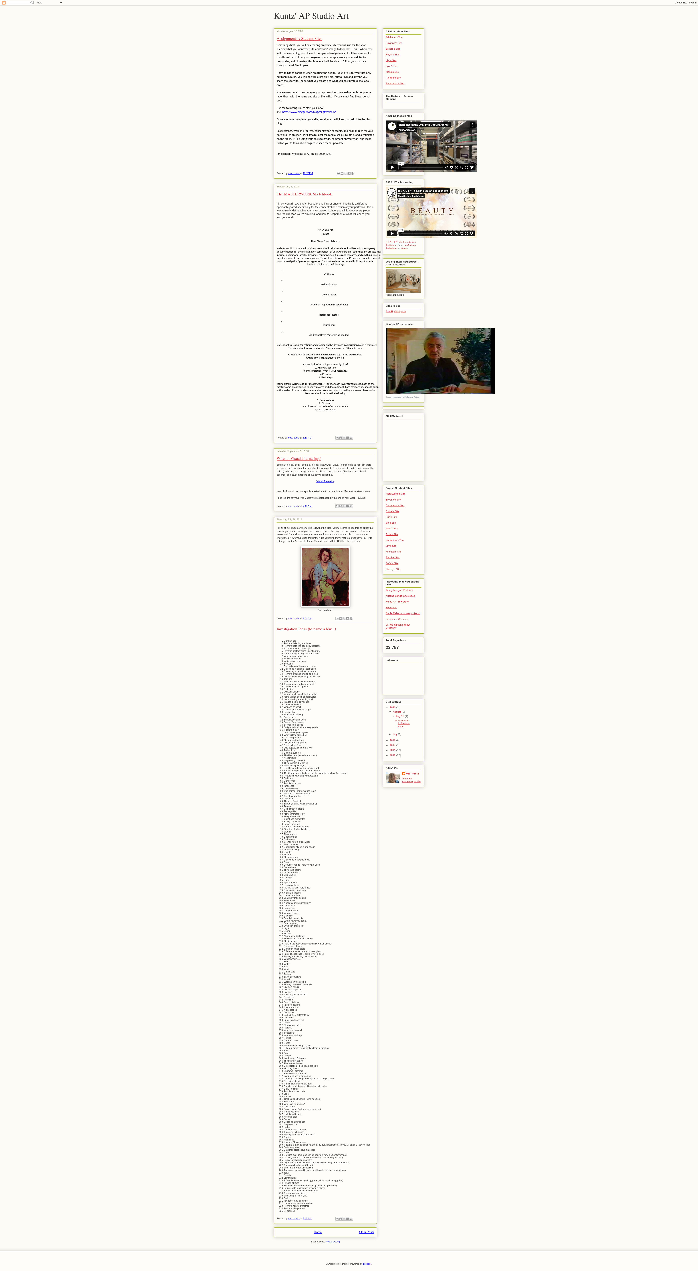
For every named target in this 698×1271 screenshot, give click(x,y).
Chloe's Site (392, 511)
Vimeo (404, 248)
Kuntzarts (391, 607)
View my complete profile (411, 780)
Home (318, 1232)
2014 (393, 745)
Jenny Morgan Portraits (399, 590)
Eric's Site (391, 516)
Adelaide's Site (394, 37)
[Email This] (338, 173)
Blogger (367, 1263)
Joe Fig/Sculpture (396, 311)
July (395, 734)
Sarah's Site (393, 557)
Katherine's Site (395, 540)
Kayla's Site (392, 54)
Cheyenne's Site (395, 505)
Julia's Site (392, 534)
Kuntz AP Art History (397, 601)
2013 (393, 750)
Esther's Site (393, 48)
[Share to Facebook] (349, 173)
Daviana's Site (394, 42)
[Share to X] (345, 173)
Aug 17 (400, 716)
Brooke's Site (393, 499)
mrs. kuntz (412, 773)
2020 (393, 707)
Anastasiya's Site (395, 493)
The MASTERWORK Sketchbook (304, 194)
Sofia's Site (392, 563)
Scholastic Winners (397, 619)
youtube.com (396, 397)
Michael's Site (394, 551)
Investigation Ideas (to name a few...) (306, 628)
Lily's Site (391, 60)
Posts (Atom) (333, 1241)
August (397, 711)
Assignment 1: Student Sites (299, 38)
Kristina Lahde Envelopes (400, 595)
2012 (393, 755)
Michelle (407, 397)
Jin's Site (391, 522)
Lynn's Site (392, 66)
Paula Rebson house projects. (403, 613)
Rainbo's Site (393, 77)
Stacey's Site (393, 569)
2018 (393, 740)
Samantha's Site (395, 83)
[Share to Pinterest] (352, 173)
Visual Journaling (325, 481)
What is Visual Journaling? (299, 458)
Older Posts (366, 1232)
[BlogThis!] (342, 173)
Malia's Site (392, 71)
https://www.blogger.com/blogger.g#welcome (309, 112)
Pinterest (417, 397)
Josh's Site (392, 528)
